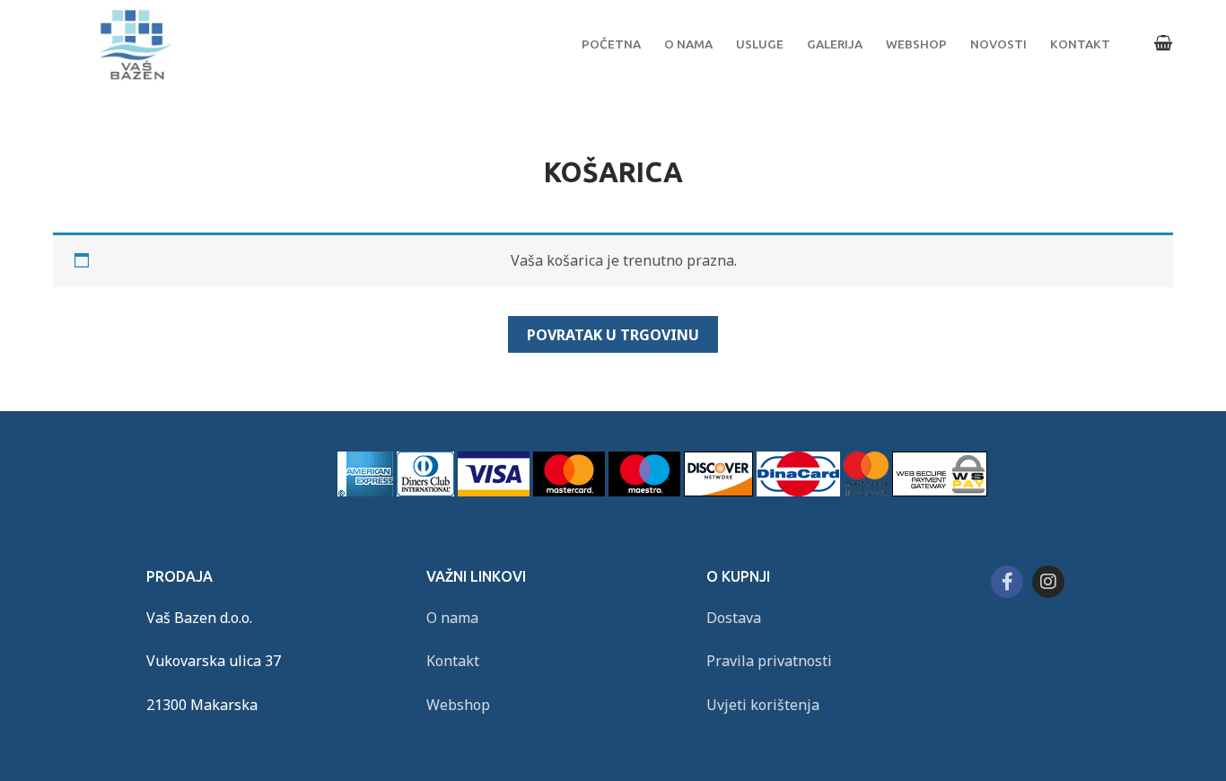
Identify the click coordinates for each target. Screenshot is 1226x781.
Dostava (733, 617)
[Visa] (494, 491)
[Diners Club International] (425, 491)
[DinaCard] (798, 491)
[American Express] (365, 491)
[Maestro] (644, 491)
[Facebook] (1007, 582)
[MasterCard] (569, 491)
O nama (452, 617)
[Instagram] (1048, 582)
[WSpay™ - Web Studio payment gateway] (939, 491)
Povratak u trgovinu (613, 335)
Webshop (458, 705)
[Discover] (718, 491)
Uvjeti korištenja (762, 705)
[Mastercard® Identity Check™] (866, 491)
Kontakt (452, 661)
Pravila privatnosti (769, 661)
